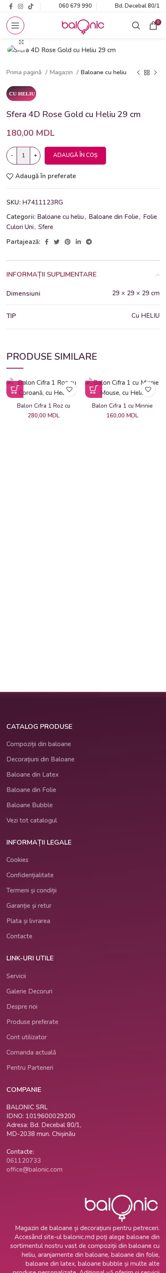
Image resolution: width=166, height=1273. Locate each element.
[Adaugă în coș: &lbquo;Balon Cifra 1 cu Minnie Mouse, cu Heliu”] (93, 389)
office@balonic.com (34, 1169)
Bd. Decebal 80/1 (137, 6)
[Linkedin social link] (78, 241)
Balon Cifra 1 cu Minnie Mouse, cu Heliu (122, 409)
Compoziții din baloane (38, 744)
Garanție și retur (29, 905)
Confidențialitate (30, 875)
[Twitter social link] (56, 241)
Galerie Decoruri (29, 991)
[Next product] (155, 73)
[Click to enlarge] (21, 42)
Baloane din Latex (32, 774)
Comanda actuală (31, 1052)
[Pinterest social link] (67, 241)
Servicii (16, 976)
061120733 (23, 1160)
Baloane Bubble (29, 805)
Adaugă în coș (75, 155)
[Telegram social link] (88, 241)
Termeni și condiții (31, 890)
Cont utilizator (26, 1037)
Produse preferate (32, 1022)
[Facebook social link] (10, 6)
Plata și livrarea (28, 921)
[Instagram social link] (20, 6)
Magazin (62, 72)
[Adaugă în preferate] (69, 389)
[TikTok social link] (31, 6)
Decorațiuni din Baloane (40, 759)
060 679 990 (75, 6)
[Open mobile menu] (15, 25)
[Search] (136, 25)
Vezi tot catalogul (31, 820)
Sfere (45, 227)
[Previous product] (138, 73)
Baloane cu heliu (103, 72)
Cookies (17, 860)
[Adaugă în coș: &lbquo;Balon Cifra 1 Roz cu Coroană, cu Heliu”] (14, 389)
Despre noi (21, 1006)
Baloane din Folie (113, 217)
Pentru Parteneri (29, 1067)
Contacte (19, 936)
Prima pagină (24, 72)
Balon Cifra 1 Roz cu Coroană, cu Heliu (43, 409)
